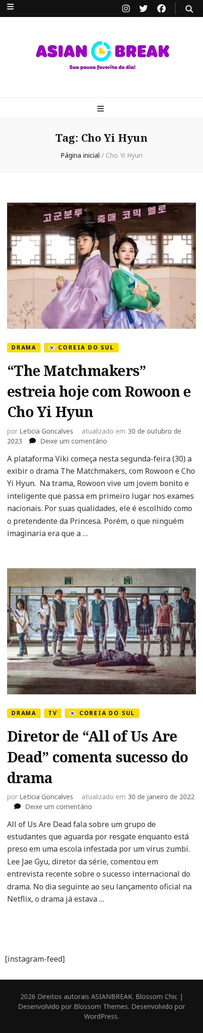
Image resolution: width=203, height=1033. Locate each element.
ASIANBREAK (111, 996)
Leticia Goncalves (46, 431)
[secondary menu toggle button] (10, 6)
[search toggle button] (189, 9)
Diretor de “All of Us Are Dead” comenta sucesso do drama (97, 756)
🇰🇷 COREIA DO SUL (81, 347)
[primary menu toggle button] (101, 108)
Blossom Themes (101, 1006)
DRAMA (23, 347)
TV (53, 713)
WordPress (101, 1016)
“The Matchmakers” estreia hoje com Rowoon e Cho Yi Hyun (99, 391)
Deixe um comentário (73, 440)
